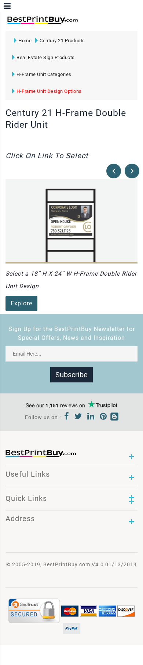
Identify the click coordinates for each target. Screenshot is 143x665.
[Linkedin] (90, 417)
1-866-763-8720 (92, 23)
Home (25, 40)
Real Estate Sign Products (45, 57)
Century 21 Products (62, 40)
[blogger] (114, 417)
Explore (21, 303)
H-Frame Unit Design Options (49, 91)
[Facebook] (66, 417)
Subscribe (71, 374)
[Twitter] (78, 417)
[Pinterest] (103, 417)
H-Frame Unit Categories (44, 74)
